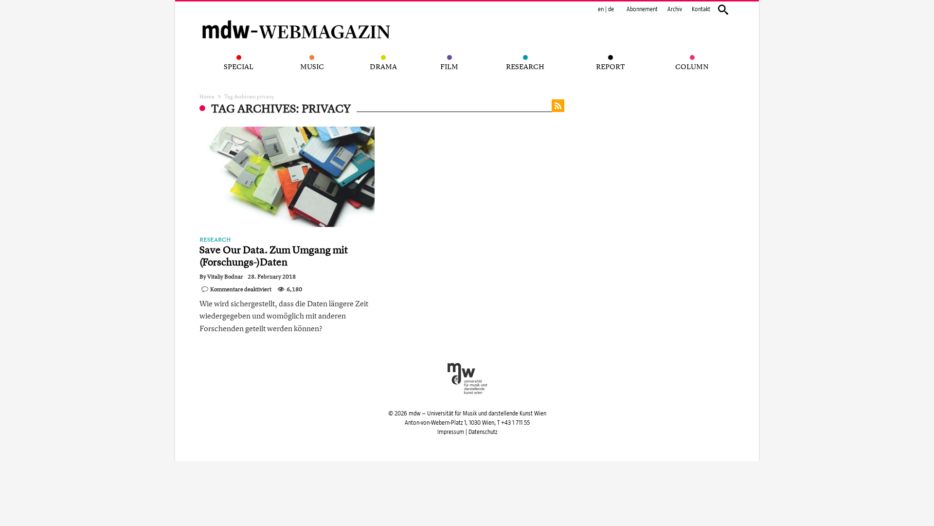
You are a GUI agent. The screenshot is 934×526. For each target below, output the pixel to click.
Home (207, 96)
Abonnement (642, 9)
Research (215, 240)
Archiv (674, 9)
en (601, 9)
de (611, 9)
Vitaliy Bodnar (225, 277)
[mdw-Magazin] (296, 17)
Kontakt (701, 9)
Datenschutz (482, 432)
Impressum (450, 432)
